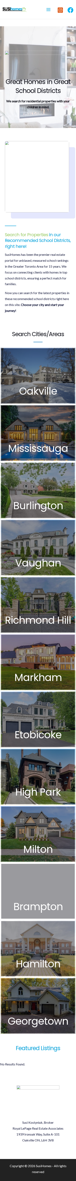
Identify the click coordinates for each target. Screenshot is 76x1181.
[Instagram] (60, 10)
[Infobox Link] (38, 376)
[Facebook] (70, 10)
